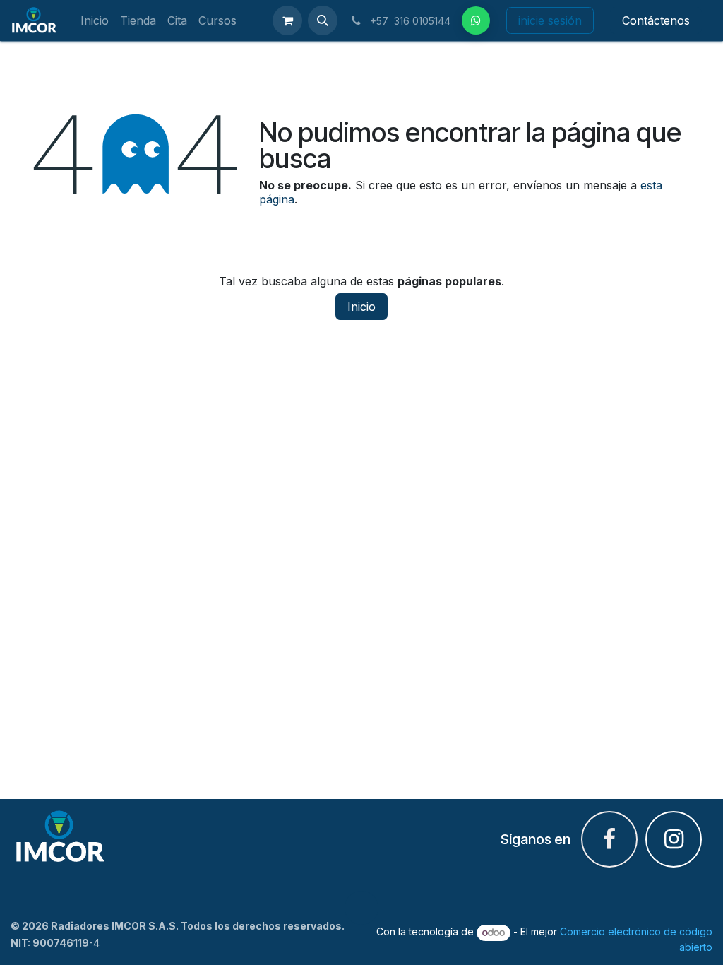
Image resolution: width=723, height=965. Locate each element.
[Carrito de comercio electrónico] (287, 20)
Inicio (361, 307)
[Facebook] (476, 20)
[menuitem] (94, 21)
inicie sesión (550, 20)
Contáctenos (656, 20)
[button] (322, 20)
